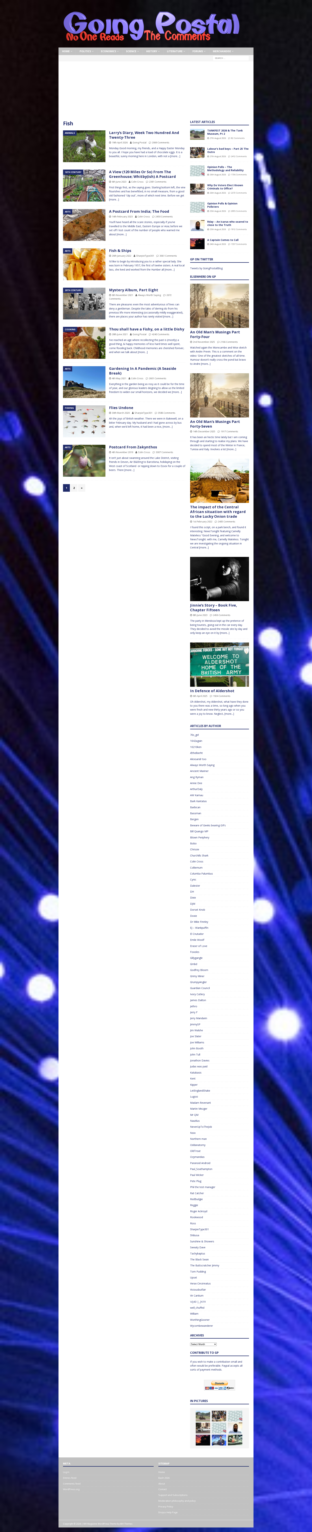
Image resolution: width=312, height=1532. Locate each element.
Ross (193, 1223)
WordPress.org (71, 1489)
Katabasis (196, 1072)
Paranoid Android (200, 1163)
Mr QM (194, 1114)
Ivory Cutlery (197, 994)
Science (131, 51)
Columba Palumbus (201, 873)
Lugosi (194, 1096)
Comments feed (72, 1483)
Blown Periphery (199, 837)
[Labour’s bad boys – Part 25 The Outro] (197, 152)
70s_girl (194, 735)
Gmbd (193, 964)
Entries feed (69, 1477)
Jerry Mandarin (198, 1018)
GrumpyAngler (198, 982)
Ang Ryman (196, 777)
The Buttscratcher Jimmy (204, 1265)
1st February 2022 (202, 521)
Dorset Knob (197, 909)
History (151, 51)
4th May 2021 (119, 378)
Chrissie (194, 849)
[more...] (206, 363)
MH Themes (126, 1523)
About (161, 1483)
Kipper (194, 1084)
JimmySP (195, 1024)
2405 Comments (226, 521)
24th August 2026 (218, 244)
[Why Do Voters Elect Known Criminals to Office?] (197, 189)
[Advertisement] (156, 93)
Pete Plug (195, 1181)
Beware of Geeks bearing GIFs (208, 825)
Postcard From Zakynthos (133, 447)
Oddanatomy (197, 1145)
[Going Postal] (151, 45)
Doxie (193, 916)
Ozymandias (197, 1157)
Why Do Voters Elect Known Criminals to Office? (225, 186)
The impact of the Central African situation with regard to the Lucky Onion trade (218, 512)
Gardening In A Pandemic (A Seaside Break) (142, 371)
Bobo (193, 843)
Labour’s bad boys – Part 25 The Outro (228, 150)
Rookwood (196, 1217)
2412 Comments (239, 156)
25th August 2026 (218, 211)
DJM (192, 903)
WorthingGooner (200, 1319)
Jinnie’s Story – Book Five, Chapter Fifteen (213, 607)
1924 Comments (221, 696)
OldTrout (195, 1151)
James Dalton (198, 1000)
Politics (85, 51)
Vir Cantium (196, 1295)
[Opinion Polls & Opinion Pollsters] (197, 207)
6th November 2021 (122, 295)
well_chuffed (197, 1307)
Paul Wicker (197, 1175)
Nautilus (195, 1120)
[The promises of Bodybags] (219, 1440)
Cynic (193, 879)
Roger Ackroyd (198, 1211)
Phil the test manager (202, 1187)
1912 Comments (239, 229)
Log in (66, 1472)
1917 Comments (229, 431)
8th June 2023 (200, 615)
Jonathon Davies (199, 1060)
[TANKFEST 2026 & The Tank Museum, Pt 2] (197, 134)
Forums (197, 51)
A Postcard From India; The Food (139, 211)
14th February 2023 (122, 216)
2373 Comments (239, 192)
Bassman (195, 813)
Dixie (193, 897)
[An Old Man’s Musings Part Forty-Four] (219, 306)
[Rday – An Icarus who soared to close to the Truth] (197, 225)
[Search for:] (231, 58)
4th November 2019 (122, 452)
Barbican (195, 807)
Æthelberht (196, 753)
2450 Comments (164, 216)
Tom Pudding (198, 1271)
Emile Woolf (197, 940)
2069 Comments (160, 142)
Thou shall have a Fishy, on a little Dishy (146, 329)
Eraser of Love (198, 946)
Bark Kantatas (198, 801)
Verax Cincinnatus (200, 1283)
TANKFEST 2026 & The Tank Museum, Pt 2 (225, 132)
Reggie (194, 1205)
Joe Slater (195, 1036)
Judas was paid (198, 1066)
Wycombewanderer (201, 1325)
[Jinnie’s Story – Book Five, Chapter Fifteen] (219, 579)
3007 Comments (164, 452)
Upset (193, 1277)
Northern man (198, 1139)
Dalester (195, 885)
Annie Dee (196, 783)
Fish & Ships (120, 250)
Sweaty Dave (197, 1247)
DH (192, 891)
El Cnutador (197, 934)
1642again (196, 741)
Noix (193, 1133)
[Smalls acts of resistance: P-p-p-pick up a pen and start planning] (235, 1440)
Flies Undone (121, 407)
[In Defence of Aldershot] (219, 664)
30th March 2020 (121, 412)
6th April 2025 (200, 696)
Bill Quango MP (199, 831)
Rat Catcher (197, 1193)
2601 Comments (157, 378)
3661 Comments (168, 255)
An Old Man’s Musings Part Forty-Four (215, 334)
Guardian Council (200, 988)
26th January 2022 (121, 255)
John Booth (196, 1048)
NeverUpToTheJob (201, 1126)
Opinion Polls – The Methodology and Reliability (225, 168)
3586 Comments (166, 412)
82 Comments (237, 138)
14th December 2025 (204, 431)
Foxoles (194, 952)
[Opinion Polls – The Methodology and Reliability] (197, 170)
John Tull (195, 1054)
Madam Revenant (200, 1102)
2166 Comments (229, 341)
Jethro (193, 1006)
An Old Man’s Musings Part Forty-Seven (215, 424)
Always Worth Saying (149, 295)
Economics (108, 51)
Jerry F (194, 1012)
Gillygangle (196, 958)
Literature (175, 51)
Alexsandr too (198, 759)
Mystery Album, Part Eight (133, 289)
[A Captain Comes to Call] (197, 243)
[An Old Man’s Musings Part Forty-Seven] (219, 395)
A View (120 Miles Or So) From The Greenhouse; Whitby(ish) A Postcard (142, 174)
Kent (193, 1078)
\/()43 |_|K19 (198, 1301)
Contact (162, 1489)
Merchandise (222, 51)
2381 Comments (157, 181)
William (194, 1313)
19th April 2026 (120, 142)
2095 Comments (239, 211)
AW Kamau (196, 795)
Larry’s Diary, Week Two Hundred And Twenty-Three (144, 135)
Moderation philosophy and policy (177, 1500)
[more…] (175, 156)
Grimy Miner (197, 976)
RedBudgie (196, 1199)
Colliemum (196, 867)
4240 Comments (160, 334)
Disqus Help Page (168, 1512)
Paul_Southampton (201, 1169)
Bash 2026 (164, 1477)
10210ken (196, 747)
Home (66, 51)
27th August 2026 (218, 138)
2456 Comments (221, 615)
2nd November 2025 (204, 341)
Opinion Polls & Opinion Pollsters (222, 205)
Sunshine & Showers (202, 1241)
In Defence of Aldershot (212, 690)
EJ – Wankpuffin (199, 927)
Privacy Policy (165, 1506)
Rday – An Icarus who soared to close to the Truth (227, 223)
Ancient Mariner (199, 771)
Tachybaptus (197, 1253)
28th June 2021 (120, 334)
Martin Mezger (198, 1108)
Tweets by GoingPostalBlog (206, 268)
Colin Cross (137, 181)
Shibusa (194, 1235)
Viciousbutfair (198, 1289)
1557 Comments (239, 244)
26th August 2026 (218, 174)
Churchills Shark (199, 855)
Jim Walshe (196, 1030)
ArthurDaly (196, 789)
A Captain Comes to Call (223, 240)
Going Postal (139, 142)
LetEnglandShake (200, 1090)
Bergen (194, 819)
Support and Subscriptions (173, 1495)
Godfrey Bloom (199, 970)
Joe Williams (197, 1042)
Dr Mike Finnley (199, 921)
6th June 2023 (119, 181)
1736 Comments (239, 174)
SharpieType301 (145, 255)
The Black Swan (199, 1259)
